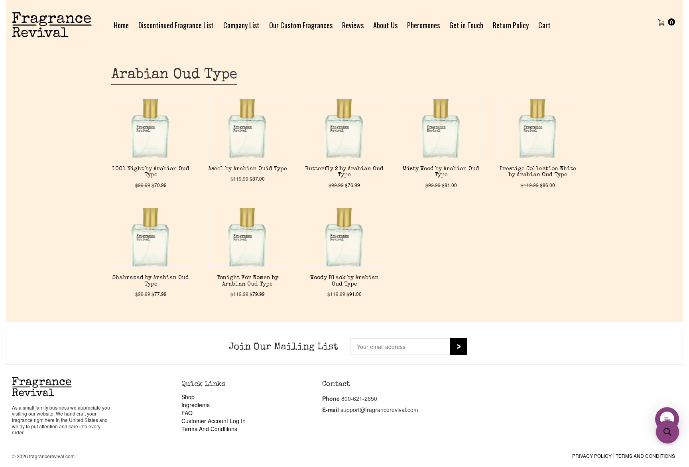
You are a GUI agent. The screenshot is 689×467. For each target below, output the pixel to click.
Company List (241, 25)
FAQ (187, 413)
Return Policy (511, 25)
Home (121, 25)
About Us (385, 25)
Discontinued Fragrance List (176, 25)
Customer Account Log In (213, 421)
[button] (667, 419)
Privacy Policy (592, 455)
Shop (188, 397)
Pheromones (423, 25)
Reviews (353, 25)
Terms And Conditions (209, 429)
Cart (544, 25)
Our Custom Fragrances (301, 25)
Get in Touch (466, 25)
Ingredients (195, 405)
